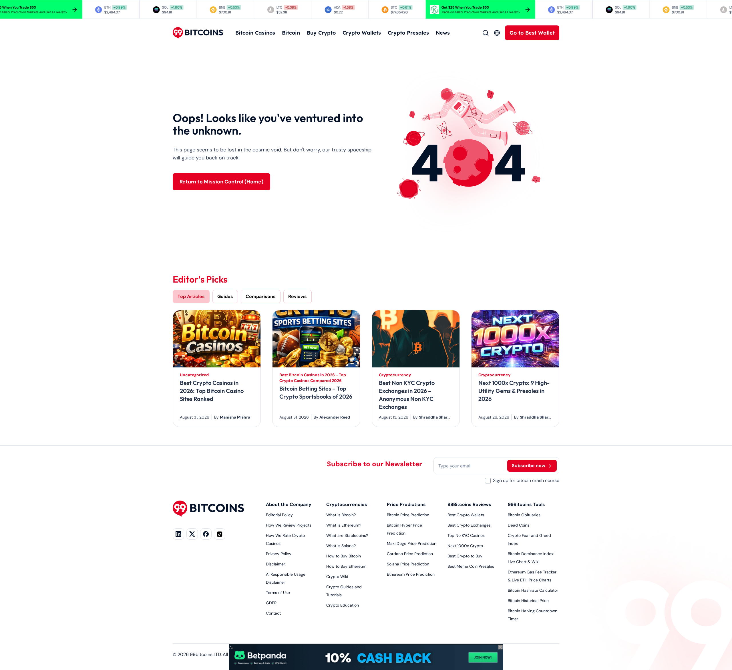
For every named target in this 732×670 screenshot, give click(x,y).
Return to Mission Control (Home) (221, 181)
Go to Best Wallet (532, 32)
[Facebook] (206, 534)
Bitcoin (291, 32)
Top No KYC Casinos (466, 535)
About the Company (288, 504)
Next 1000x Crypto (465, 545)
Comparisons (261, 296)
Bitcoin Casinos (255, 32)
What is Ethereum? (343, 525)
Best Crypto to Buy (464, 556)
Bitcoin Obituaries (524, 514)
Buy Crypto (321, 32)
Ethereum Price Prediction (411, 574)
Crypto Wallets (362, 32)
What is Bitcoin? (341, 514)
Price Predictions (406, 504)
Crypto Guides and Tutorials (344, 590)
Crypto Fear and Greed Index (529, 539)
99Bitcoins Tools (526, 504)
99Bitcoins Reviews (469, 504)
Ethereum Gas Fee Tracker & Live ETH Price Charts (532, 576)
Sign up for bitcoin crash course (526, 480)
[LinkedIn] (178, 534)
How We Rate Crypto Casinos (285, 539)
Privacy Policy (278, 553)
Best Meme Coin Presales (470, 566)
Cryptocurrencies (346, 504)
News (443, 32)
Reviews (297, 296)
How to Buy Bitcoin (343, 556)
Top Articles (191, 296)
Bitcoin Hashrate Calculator (533, 590)
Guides (225, 296)
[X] (192, 534)
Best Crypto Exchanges (469, 525)
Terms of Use (278, 592)
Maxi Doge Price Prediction (411, 543)
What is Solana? (341, 545)
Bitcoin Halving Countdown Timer (532, 614)
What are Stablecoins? (347, 535)
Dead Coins (518, 525)
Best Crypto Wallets (465, 514)
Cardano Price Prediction (410, 553)
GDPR (271, 602)
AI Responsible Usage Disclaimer (285, 578)
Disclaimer (275, 564)
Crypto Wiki (337, 576)
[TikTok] (219, 534)
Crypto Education (342, 605)
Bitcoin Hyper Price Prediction (404, 529)
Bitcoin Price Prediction (408, 514)
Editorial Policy (279, 514)
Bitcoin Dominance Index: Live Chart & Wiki (531, 557)
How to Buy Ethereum (346, 566)
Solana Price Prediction (408, 564)
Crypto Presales (408, 32)
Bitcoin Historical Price (528, 600)
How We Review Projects (288, 525)
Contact (273, 613)
